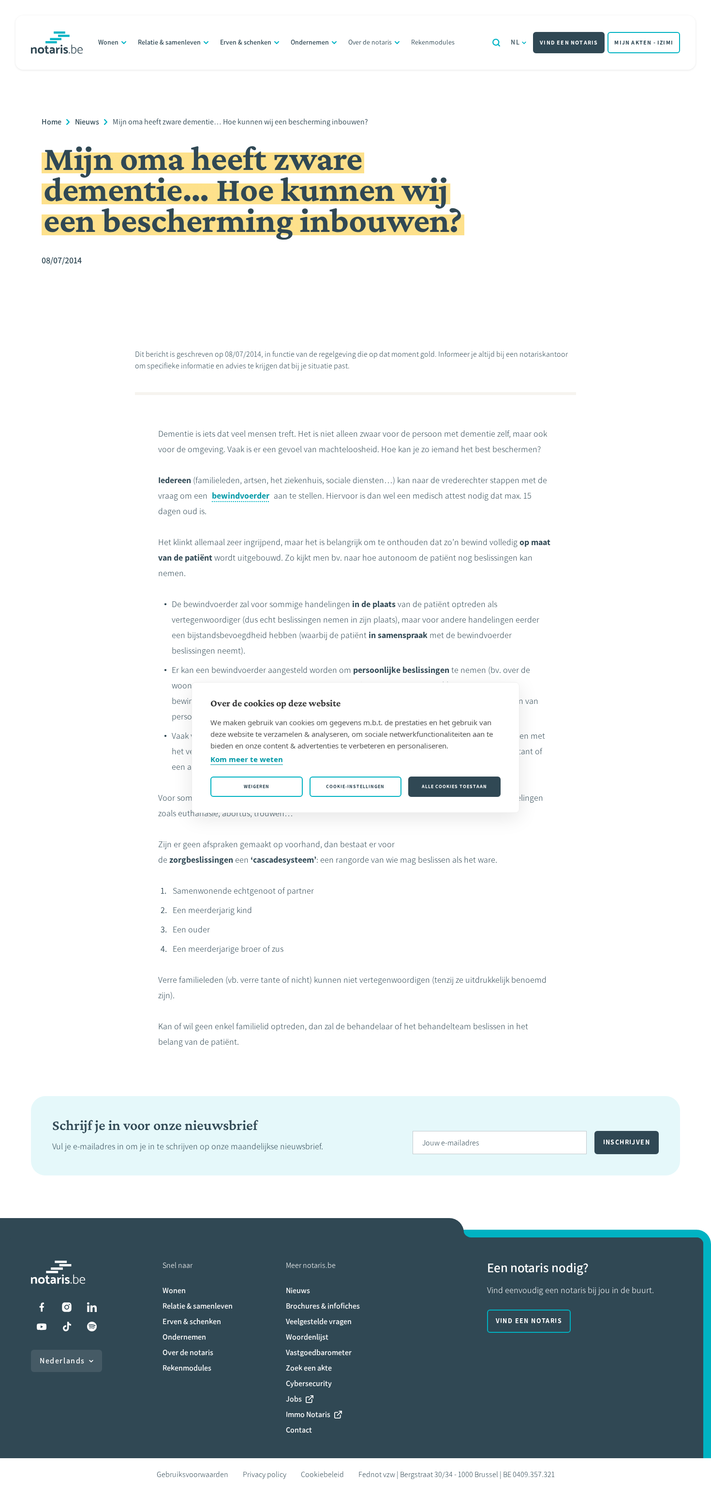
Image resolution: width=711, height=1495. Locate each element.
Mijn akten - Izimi (643, 42)
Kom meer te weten (246, 759)
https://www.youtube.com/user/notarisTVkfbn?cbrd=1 (41, 1326)
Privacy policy (264, 1474)
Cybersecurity (309, 1383)
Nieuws (87, 121)
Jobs (294, 1398)
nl (515, 42)
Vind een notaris (569, 42)
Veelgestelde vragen (319, 1321)
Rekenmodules (433, 42)
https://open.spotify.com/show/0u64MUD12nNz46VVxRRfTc (92, 1326)
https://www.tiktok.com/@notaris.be (66, 1326)
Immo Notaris (308, 1414)
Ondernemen (310, 42)
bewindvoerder (240, 495)
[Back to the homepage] (57, 42)
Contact (299, 1429)
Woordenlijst (307, 1337)
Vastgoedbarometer (319, 1352)
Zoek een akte (309, 1368)
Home (51, 121)
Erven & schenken (245, 42)
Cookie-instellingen (355, 786)
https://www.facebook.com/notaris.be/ (41, 1307)
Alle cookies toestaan (454, 786)
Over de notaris (370, 42)
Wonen (108, 42)
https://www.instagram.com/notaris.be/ (66, 1307)
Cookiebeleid (322, 1474)
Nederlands (62, 1360)
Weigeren (256, 786)
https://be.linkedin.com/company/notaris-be (92, 1307)
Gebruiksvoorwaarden (192, 1474)
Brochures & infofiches (323, 1306)
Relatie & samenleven (169, 42)
